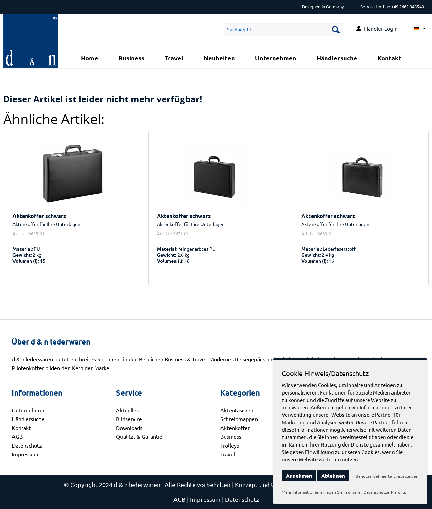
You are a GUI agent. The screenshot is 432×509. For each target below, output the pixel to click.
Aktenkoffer (235, 427)
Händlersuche (28, 418)
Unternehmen (29, 410)
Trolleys (229, 445)
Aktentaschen (236, 410)
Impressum (25, 454)
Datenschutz (27, 445)
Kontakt (21, 427)
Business (230, 436)
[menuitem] (377, 28)
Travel (227, 454)
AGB (17, 436)
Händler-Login (381, 28)
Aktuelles (127, 410)
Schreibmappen (239, 418)
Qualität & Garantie (139, 436)
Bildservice (129, 418)
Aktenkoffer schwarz (39, 215)
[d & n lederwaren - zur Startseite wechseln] (30, 22)
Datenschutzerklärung (384, 492)
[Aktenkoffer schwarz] (71, 173)
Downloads (129, 427)
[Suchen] (336, 29)
